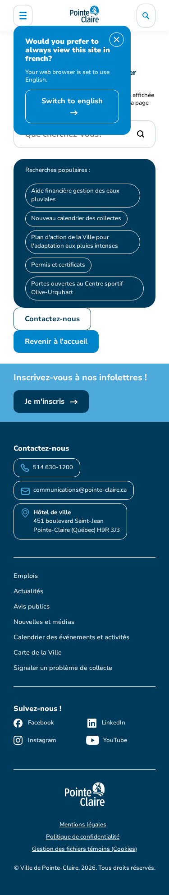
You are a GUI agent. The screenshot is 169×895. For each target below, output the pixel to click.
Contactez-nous (52, 319)
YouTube (115, 740)
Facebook (41, 723)
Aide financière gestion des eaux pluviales (75, 195)
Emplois (26, 576)
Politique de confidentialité (82, 837)
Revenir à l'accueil (56, 341)
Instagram (42, 740)
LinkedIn (113, 723)
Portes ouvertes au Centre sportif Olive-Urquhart (77, 288)
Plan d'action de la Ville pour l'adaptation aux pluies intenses (74, 241)
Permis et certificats (58, 265)
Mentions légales (82, 825)
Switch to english (72, 101)
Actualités (28, 591)
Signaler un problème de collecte (63, 668)
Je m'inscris (46, 401)
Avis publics (32, 606)
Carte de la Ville (38, 652)
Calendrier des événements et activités (71, 637)
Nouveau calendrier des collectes (76, 218)
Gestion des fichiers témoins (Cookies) (84, 849)
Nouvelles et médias (44, 622)
